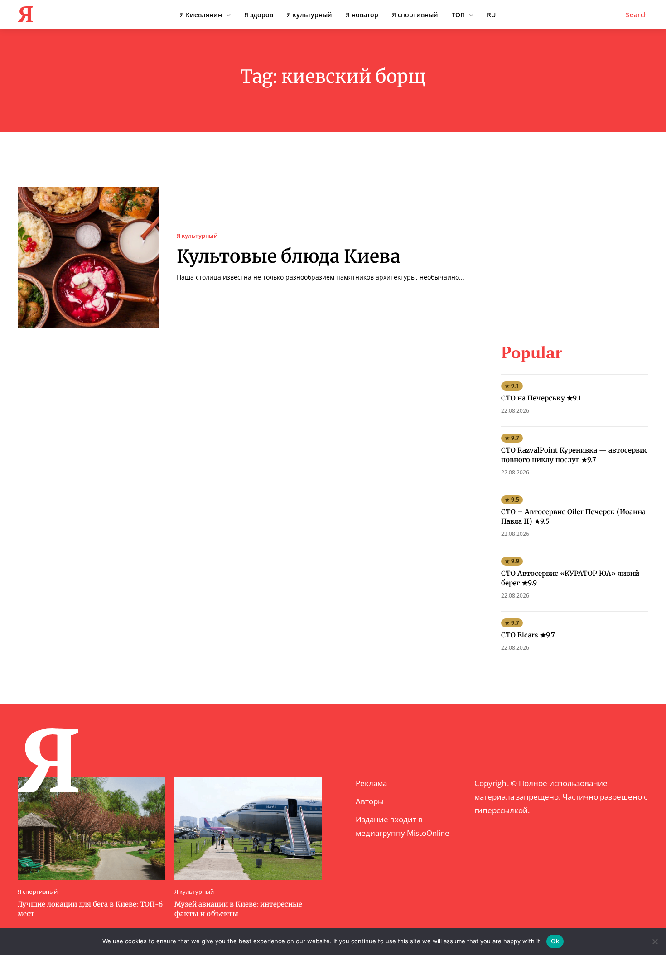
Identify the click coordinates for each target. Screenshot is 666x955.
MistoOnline (428, 833)
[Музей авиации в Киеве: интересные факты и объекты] (248, 828)
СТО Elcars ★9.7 (528, 635)
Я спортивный (38, 892)
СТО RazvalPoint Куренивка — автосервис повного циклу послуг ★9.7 (574, 455)
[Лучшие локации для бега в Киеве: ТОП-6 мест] (91, 828)
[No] (654, 941)
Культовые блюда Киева (289, 256)
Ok (555, 941)
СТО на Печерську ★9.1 (541, 398)
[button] (637, 14)
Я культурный (197, 236)
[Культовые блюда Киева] (88, 257)
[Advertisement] (574, 243)
